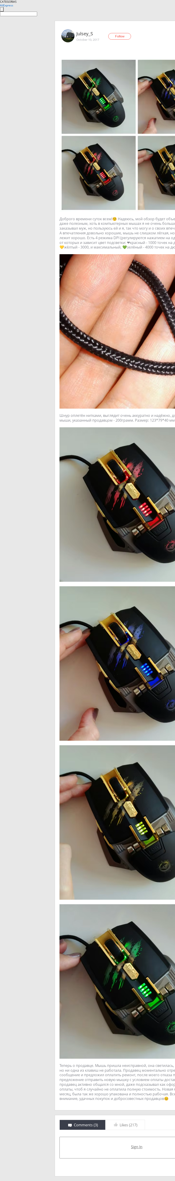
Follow (119, 36)
